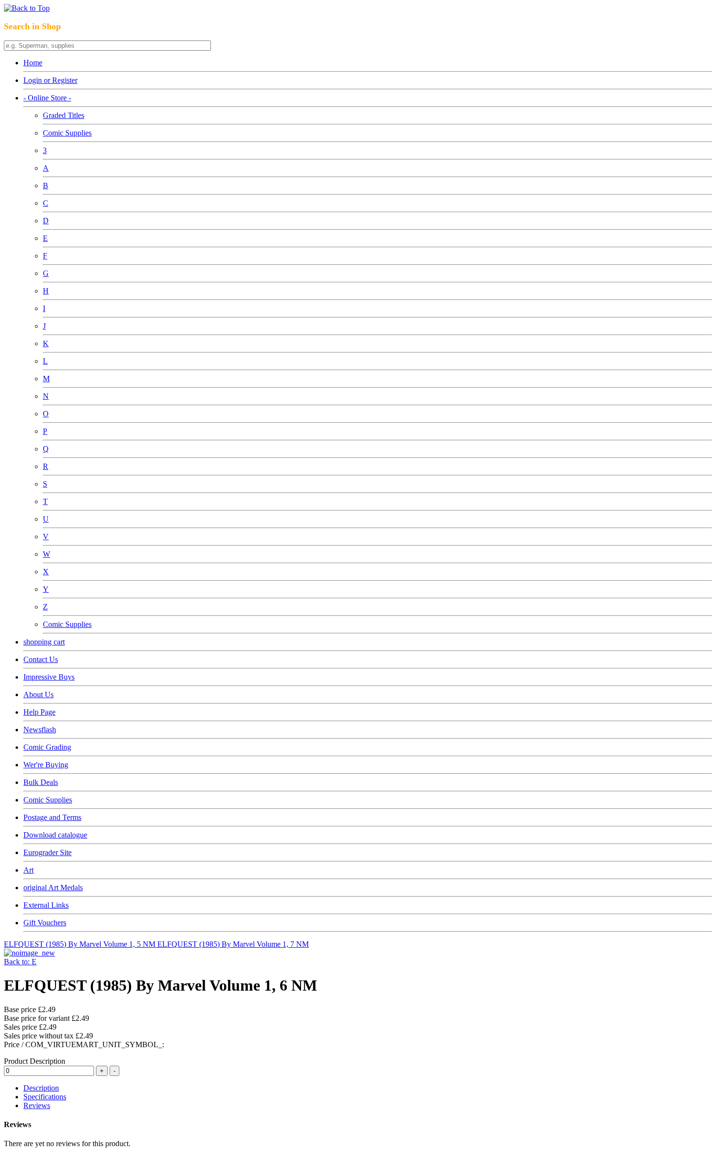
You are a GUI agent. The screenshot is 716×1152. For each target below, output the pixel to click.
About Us (38, 694)
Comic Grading (47, 747)
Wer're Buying (45, 765)
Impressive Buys (49, 677)
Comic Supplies (67, 133)
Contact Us (40, 659)
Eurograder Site (47, 852)
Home (32, 63)
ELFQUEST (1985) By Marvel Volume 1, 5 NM (80, 944)
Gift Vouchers (44, 922)
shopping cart (44, 642)
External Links (46, 905)
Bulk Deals (40, 782)
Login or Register (50, 80)
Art (28, 870)
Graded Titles (63, 115)
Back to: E (20, 961)
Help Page (39, 712)
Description (41, 1088)
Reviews (36, 1105)
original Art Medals (53, 887)
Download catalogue (55, 835)
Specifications (44, 1097)
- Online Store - (47, 98)
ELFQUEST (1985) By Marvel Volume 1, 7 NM (233, 944)
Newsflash (39, 729)
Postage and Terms (52, 817)
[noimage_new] (29, 953)
